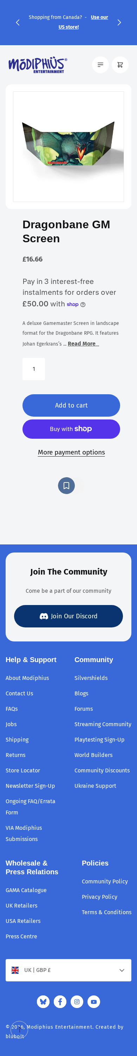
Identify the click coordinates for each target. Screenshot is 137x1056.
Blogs (81, 693)
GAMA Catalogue (26, 890)
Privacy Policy (99, 897)
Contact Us (19, 693)
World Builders (93, 755)
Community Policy (105, 881)
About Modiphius (27, 678)
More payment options (71, 452)
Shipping (17, 739)
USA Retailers (23, 921)
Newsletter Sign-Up (30, 786)
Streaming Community (102, 724)
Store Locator (23, 770)
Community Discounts (102, 770)
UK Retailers (21, 905)
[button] (17, 22)
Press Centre (21, 936)
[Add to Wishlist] (71, 485)
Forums (83, 709)
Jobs (11, 724)
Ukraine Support (95, 786)
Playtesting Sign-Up (99, 739)
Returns (15, 755)
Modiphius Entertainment (59, 1027)
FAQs (12, 709)
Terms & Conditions (106, 912)
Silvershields (90, 678)
